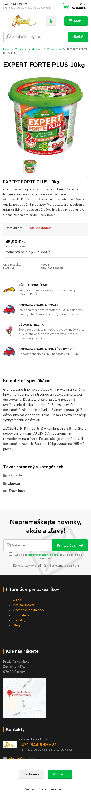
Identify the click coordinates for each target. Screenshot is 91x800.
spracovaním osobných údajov (43, 554)
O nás (17, 600)
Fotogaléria (21, 615)
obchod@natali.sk (22, 759)
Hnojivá (36, 49)
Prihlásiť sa (66, 545)
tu (64, 789)
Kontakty (19, 620)
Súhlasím (59, 774)
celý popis (48, 215)
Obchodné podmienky (28, 610)
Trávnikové (54, 49)
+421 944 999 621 (15, 4)
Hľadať (77, 36)
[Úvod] (20, 21)
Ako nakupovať (23, 605)
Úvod (6, 49)
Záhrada (20, 49)
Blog (16, 625)
